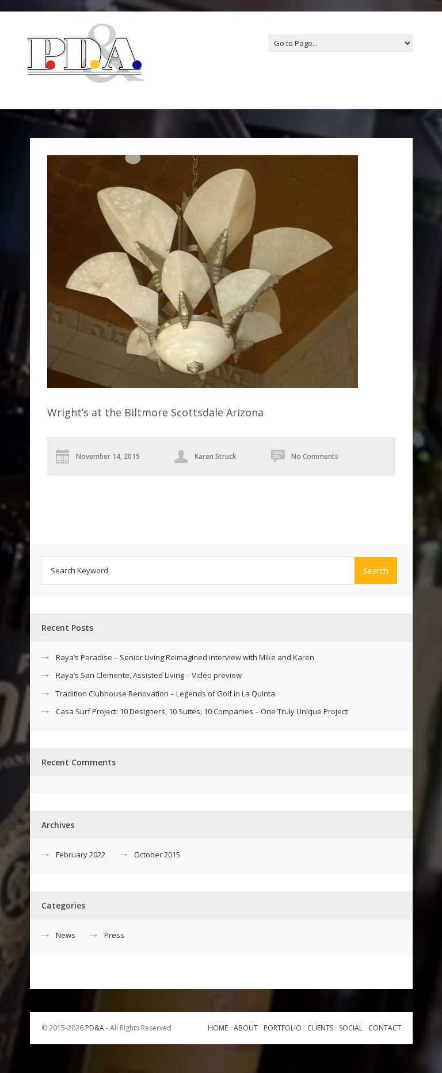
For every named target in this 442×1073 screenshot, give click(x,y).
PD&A (94, 1028)
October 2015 (157, 854)
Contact (384, 1028)
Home (218, 1028)
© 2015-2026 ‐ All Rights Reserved (107, 1028)
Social (351, 1028)
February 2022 (80, 854)
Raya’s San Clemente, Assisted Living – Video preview (149, 675)
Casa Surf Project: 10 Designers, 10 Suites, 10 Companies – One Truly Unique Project (202, 711)
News (65, 935)
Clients (320, 1028)
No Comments (314, 456)
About (246, 1028)
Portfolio (283, 1028)
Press (114, 935)
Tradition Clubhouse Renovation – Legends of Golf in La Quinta (165, 693)
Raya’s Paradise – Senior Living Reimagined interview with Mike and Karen (185, 657)
